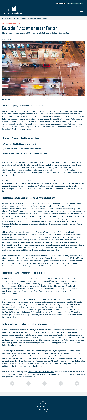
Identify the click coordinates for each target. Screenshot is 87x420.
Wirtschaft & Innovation (12, 18)
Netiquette (43, 409)
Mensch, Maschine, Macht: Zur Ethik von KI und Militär (25, 153)
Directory (78, 3)
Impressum (43, 411)
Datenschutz (43, 406)
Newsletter (43, 404)
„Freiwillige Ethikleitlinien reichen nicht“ (19, 144)
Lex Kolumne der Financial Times (41, 372)
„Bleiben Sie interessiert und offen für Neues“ (22, 149)
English (70, 3)
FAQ (43, 401)
